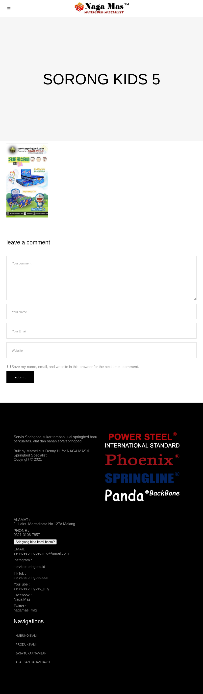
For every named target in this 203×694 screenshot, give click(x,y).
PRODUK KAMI (26, 644)
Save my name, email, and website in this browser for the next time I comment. (75, 367)
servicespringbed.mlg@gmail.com (41, 553)
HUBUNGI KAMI (26, 635)
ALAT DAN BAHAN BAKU (33, 662)
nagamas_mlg (25, 610)
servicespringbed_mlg (31, 588)
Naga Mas (22, 599)
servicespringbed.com (32, 577)
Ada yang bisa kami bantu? (35, 542)
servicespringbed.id (29, 566)
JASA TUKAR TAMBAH (31, 653)
